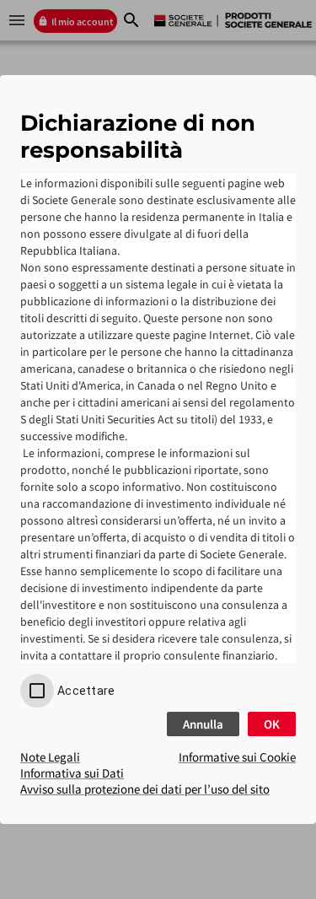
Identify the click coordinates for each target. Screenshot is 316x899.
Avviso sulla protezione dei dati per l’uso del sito (145, 789)
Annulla (203, 724)
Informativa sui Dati (72, 773)
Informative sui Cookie (237, 757)
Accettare (86, 690)
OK (272, 724)
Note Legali (50, 757)
